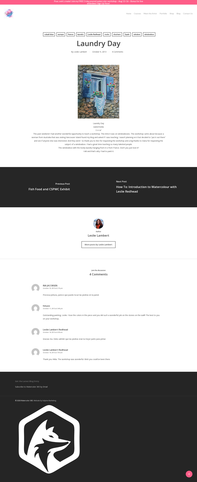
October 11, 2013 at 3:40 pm (53, 308)
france (70, 34)
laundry (80, 34)
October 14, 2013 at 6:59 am (53, 332)
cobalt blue (49, 34)
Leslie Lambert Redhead (55, 329)
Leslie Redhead (94, 34)
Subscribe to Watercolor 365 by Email (31, 386)
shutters (117, 34)
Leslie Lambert (80, 51)
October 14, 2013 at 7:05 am (53, 352)
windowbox (149, 34)
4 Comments (117, 51)
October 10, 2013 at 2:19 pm (53, 288)
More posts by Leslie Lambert (98, 244)
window (137, 34)
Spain (127, 34)
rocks (107, 34)
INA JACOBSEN (50, 285)
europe (61, 34)
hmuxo (46, 305)
